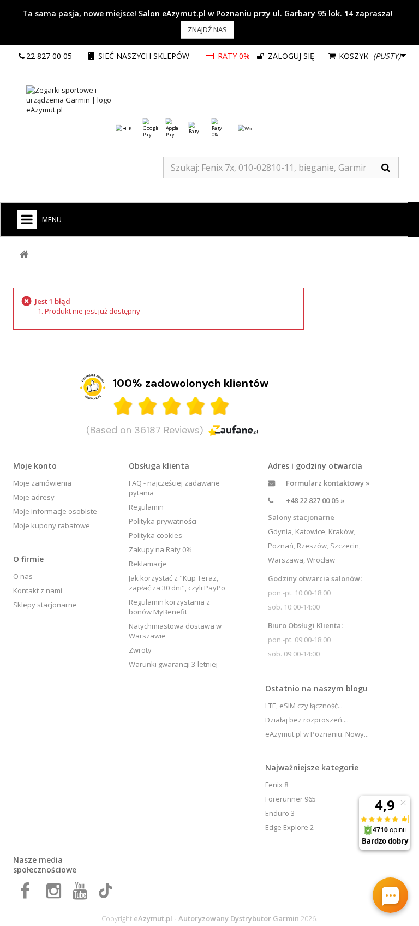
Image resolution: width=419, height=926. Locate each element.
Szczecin (344, 546)
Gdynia (280, 531)
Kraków (341, 531)
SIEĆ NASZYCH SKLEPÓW (143, 56)
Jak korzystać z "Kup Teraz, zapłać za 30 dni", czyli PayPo (177, 583)
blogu (357, 688)
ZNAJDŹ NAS (207, 29)
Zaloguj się (290, 56)
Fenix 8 (276, 785)
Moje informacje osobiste (55, 511)
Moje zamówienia (42, 483)
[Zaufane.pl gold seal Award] (92, 387)
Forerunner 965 (290, 799)
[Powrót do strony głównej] (24, 254)
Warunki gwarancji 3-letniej (173, 664)
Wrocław (321, 560)
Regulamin (146, 507)
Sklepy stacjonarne (45, 605)
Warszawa (285, 560)
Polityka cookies (155, 535)
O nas (23, 576)
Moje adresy (34, 497)
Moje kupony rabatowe (51, 525)
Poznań (281, 546)
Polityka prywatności (162, 521)
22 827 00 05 (49, 56)
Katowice (310, 531)
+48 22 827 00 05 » (315, 500)
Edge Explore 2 (289, 827)
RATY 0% (233, 56)
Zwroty (140, 650)
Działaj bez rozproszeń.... (307, 720)
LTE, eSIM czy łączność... (304, 705)
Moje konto (35, 466)
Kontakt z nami (37, 590)
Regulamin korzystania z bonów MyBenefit (169, 607)
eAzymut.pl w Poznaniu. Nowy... (317, 734)
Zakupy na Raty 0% (160, 549)
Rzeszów (312, 546)
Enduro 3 (280, 813)
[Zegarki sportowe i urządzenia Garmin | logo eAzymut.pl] (78, 100)
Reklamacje (148, 564)
